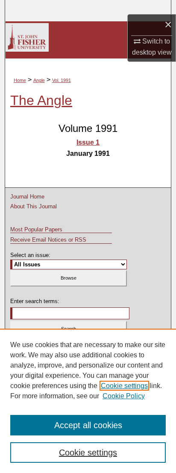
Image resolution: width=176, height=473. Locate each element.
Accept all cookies (88, 425)
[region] (88, 401)
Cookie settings (124, 385)
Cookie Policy (124, 396)
